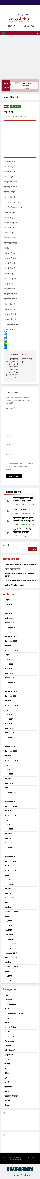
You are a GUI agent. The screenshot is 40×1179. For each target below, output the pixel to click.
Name (9, 435)
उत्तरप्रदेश (8, 1046)
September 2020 (11, 912)
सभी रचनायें (8, 1087)
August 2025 (10, 655)
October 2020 (10, 907)
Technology (9, 1036)
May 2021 (8, 889)
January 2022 (10, 852)
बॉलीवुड (7, 1073)
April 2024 (9, 728)
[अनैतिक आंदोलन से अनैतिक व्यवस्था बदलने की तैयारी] (17, 85)
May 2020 (8, 930)
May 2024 (8, 724)
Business (8, 1000)
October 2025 (10, 646)
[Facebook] (20, 332)
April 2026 (9, 618)
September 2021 (11, 870)
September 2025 (11, 650)
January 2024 (10, 742)
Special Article (10, 1027)
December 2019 (11, 953)
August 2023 (10, 765)
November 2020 (11, 903)
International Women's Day (15, 1013)
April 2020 (9, 935)
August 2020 (10, 916)
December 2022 (11, 802)
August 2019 (10, 971)
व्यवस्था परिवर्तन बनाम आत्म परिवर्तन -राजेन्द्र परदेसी (20, 564)
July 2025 (8, 659)
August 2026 (10, 600)
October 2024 (10, 701)
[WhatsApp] (20, 343)
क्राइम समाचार (9, 1055)
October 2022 (10, 811)
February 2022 (10, 848)
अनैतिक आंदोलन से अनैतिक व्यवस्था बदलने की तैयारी (28, 85)
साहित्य (7, 1091)
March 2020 (9, 939)
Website (9, 454)
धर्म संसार (7, 1059)
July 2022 (8, 825)
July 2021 (8, 880)
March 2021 (9, 898)
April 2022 (9, 838)
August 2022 (10, 820)
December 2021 (11, 857)
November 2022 (11, 806)
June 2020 (9, 925)
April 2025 (9, 673)
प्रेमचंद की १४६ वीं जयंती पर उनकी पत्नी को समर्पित (20, 581)
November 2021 (11, 861)
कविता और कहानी (16, 106)
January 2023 (10, 797)
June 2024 (9, 719)
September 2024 (11, 705)
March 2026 (9, 623)
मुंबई (6, 1078)
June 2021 (9, 884)
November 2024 (11, 696)
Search (6, 545)
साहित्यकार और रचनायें (11, 1096)
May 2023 (8, 779)
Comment (10, 408)
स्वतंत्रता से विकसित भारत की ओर (15, 585)
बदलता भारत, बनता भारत (22, 509)
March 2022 (9, 843)
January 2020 (10, 948)
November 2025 (11, 641)
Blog (6, 106)
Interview (8, 1018)
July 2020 (8, 921)
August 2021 (10, 875)
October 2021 (10, 866)
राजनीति (7, 1082)
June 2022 (9, 829)
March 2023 (9, 788)
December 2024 (11, 691)
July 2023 (8, 770)
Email (8, 445)
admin (8, 116)
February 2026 (10, 627)
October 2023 (10, 756)
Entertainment (10, 1004)
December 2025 (11, 636)
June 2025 (9, 664)
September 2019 (11, 967)
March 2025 (9, 678)
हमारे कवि (7, 1101)
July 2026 (8, 604)
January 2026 (10, 632)
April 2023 (9, 783)
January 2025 (10, 687)
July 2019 (8, 976)
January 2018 (10, 981)
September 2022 (11, 815)
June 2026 (9, 609)
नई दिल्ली (7, 1064)
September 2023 (11, 760)
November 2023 (11, 751)
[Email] (20, 339)
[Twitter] (20, 336)
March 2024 (9, 733)
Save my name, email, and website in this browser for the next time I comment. (19, 466)
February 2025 (10, 682)
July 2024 (8, 714)
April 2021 (9, 893)
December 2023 (11, 747)
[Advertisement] (20, 58)
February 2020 (10, 944)
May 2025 (8, 669)
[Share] (20, 347)
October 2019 (10, 962)
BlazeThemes (24, 1160)
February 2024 (10, 737)
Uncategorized (10, 1041)
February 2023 (10, 792)
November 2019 (11, 958)
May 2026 (8, 613)
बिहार (6, 1068)
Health (7, 1009)
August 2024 (10, 710)
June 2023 (9, 774)
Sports (7, 1032)
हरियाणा (7, 1105)
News (7, 1023)
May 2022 (8, 834)
